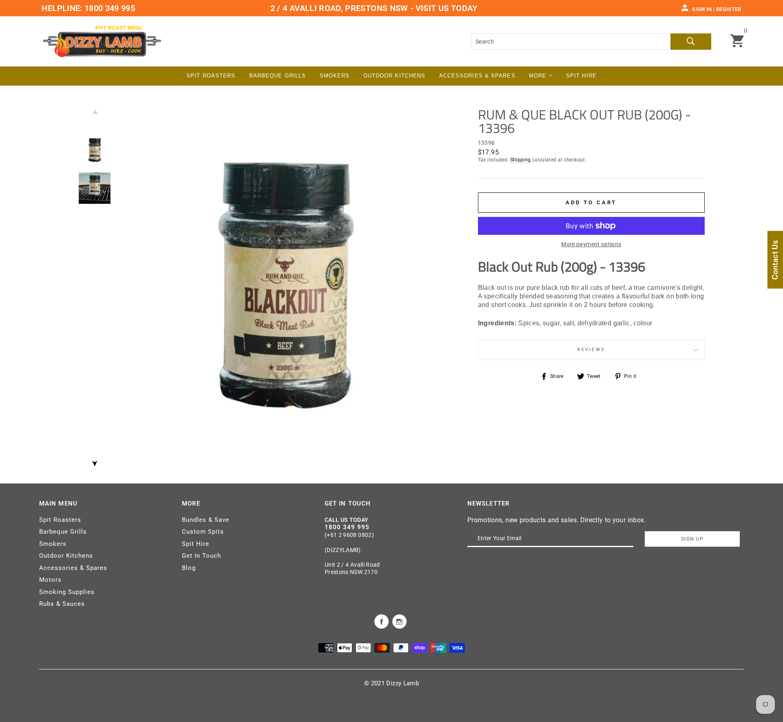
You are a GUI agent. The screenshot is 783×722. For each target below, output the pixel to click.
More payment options (591, 244)
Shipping (520, 160)
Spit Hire (581, 76)
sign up (692, 539)
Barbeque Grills (277, 76)
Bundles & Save (205, 519)
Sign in (702, 9)
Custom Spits (203, 531)
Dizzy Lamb (402, 683)
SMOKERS (335, 76)
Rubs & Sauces (62, 603)
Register (728, 9)
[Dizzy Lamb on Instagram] (399, 620)
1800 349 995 (108, 8)
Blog (189, 568)
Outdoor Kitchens (394, 76)
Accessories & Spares (477, 76)
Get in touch (348, 503)
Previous (94, 114)
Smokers (52, 544)
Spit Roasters (210, 76)
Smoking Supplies (67, 592)
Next (94, 461)
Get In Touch (201, 555)
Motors (50, 579)
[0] (737, 41)
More (539, 76)
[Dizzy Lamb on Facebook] (381, 620)
